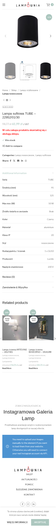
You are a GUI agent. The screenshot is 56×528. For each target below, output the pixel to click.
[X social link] (14, 161)
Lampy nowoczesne (12, 93)
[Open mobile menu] (4, 5)
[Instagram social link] (28, 504)
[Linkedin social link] (22, 161)
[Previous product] (3, 100)
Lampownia (7, 361)
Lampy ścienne (8, 358)
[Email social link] (18, 161)
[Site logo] (28, 4)
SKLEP (29, 474)
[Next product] (10, 100)
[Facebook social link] (10, 161)
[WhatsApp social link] (26, 161)
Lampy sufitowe (43, 155)
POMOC (29, 484)
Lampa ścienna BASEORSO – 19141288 (40, 351)
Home (5, 90)
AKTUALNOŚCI (29, 479)
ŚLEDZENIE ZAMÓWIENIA (29, 489)
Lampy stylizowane (29, 90)
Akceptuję (40, 522)
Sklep (14, 90)
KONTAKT (29, 494)
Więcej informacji (17, 522)
